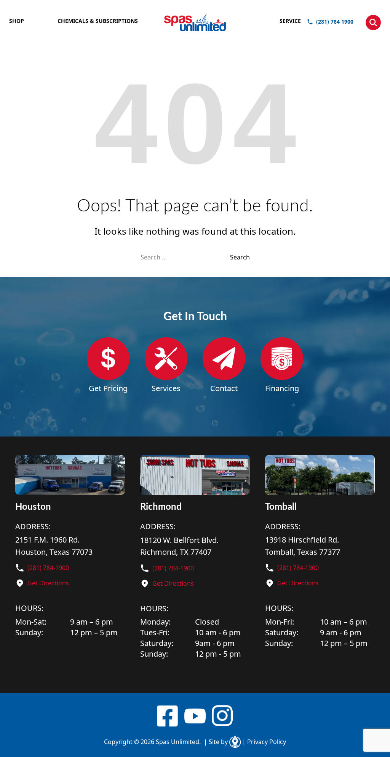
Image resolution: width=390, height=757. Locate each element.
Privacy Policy (264, 742)
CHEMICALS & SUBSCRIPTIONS (98, 20)
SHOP (16, 20)
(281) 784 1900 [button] (334, 21)
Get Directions (48, 583)
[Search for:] (185, 257)
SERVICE (290, 20)
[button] (373, 22)
